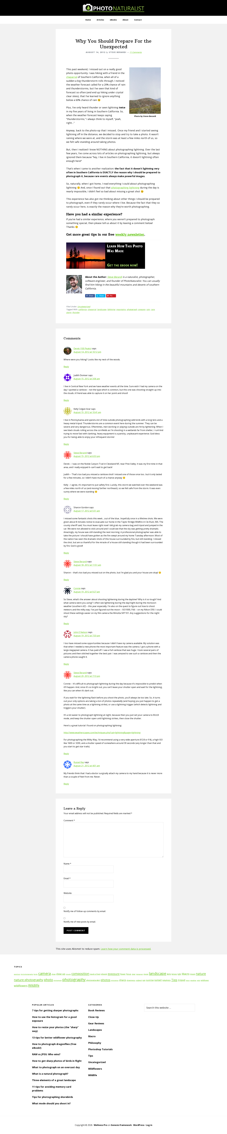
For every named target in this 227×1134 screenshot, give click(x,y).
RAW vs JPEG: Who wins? (46, 1054)
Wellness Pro (100, 1125)
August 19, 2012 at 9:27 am (87, 591)
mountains (121, 309)
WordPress (138, 1125)
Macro (185, 974)
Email (67, 878)
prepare (141, 309)
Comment (69, 820)
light (179, 974)
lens (169, 974)
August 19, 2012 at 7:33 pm (87, 635)
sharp (122, 980)
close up (60, 973)
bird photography (27, 974)
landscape (101, 309)
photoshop (114, 980)
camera (44, 973)
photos (105, 980)
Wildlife (33, 985)
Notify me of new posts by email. (80, 921)
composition (80, 974)
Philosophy (94, 1042)
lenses (174, 974)
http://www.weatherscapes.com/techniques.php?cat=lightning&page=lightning (102, 732)
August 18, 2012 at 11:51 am (87, 565)
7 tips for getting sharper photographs (55, 1010)
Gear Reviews (96, 1023)
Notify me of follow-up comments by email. (85, 911)
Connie (77, 588)
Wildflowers (95, 1068)
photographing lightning (125, 187)
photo (48, 980)
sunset (158, 980)
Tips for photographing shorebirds (52, 1097)
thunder (76, 312)
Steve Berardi (114, 276)
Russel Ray (79, 762)
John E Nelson (80, 632)
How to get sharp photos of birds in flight (57, 1060)
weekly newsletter (129, 234)
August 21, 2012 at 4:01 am (87, 765)
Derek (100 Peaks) (82, 348)
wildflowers (20, 985)
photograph (132, 309)
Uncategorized (84, 306)
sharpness (131, 980)
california (82, 309)
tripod (181, 980)
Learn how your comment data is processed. (126, 948)
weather (193, 980)
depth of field (95, 974)
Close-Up (93, 1017)
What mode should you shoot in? (51, 1103)
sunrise (150, 980)
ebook (104, 974)
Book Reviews (96, 1010)
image (146, 974)
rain (148, 309)
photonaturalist (93, 980)
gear (133, 974)
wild (198, 980)
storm (68, 312)
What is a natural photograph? (50, 1073)
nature (201, 973)
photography (74, 979)
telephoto (166, 980)
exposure (114, 974)
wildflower (205, 980)
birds (36, 974)
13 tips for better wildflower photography (57, 1037)
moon (192, 974)
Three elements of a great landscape (54, 1080)
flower (123, 974)
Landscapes (95, 1029)
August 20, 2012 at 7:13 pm (87, 676)
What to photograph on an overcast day (56, 1067)
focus (128, 974)
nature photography (28, 980)
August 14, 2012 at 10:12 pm (87, 351)
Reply (66, 366)
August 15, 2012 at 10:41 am (87, 412)
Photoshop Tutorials (100, 1049)
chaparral (71, 77)
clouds (68, 974)
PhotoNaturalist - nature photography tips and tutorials (113, 8)
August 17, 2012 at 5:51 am (87, 510)
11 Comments (136, 52)
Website (68, 893)
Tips (174, 980)
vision (188, 980)
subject (139, 980)
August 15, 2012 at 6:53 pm (87, 456)
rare (153, 309)
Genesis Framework (121, 1125)
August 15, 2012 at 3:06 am (87, 378)
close (53, 974)
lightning (111, 309)
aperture (17, 974)
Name (67, 863)
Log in (149, 1125)
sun (143, 980)
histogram (139, 974)
